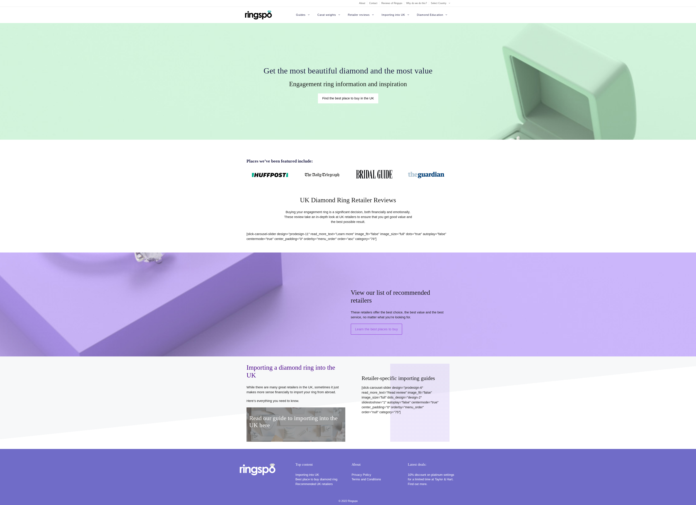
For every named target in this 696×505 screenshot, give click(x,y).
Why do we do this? (416, 3)
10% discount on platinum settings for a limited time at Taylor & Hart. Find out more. (431, 479)
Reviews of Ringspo (391, 3)
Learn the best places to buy (376, 329)
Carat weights (326, 14)
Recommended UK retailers (314, 484)
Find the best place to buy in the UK (348, 98)
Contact (373, 3)
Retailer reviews (359, 14)
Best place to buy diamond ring (316, 479)
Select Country (438, 3)
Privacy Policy (361, 475)
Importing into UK (393, 14)
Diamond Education (430, 14)
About (362, 3)
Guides (301, 14)
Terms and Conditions (366, 479)
